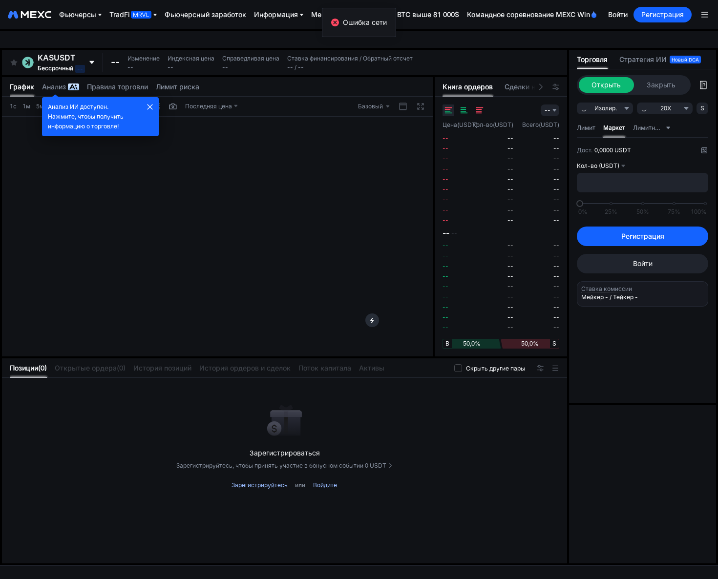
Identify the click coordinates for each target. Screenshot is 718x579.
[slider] (579, 203)
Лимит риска (177, 87)
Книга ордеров (468, 87)
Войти (618, 14)
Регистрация (662, 14)
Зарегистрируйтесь (260, 485)
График (22, 87)
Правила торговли (117, 87)
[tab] (28, 368)
